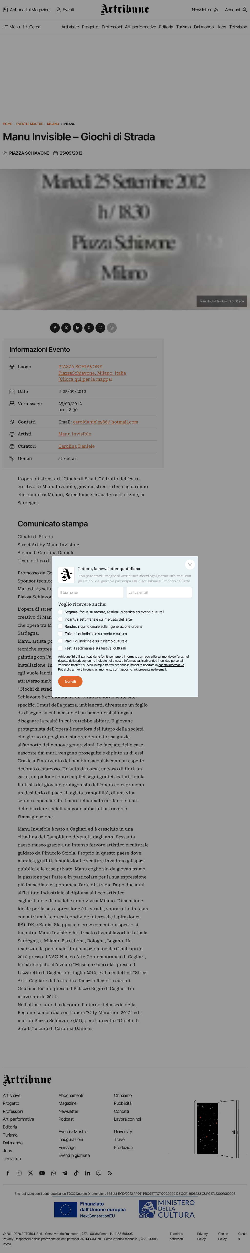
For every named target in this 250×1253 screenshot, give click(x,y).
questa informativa (171, 665)
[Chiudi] (190, 564)
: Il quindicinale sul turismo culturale (96, 641)
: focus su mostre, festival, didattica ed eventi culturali (114, 612)
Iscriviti (70, 681)
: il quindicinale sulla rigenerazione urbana (104, 626)
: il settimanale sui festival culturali (95, 648)
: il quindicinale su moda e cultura (96, 633)
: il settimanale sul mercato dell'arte (98, 619)
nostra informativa (127, 660)
